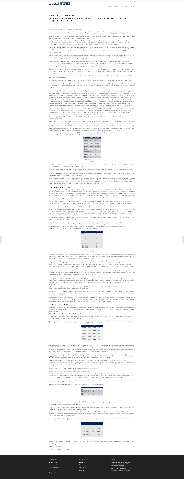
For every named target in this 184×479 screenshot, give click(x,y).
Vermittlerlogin (126, 1)
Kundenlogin (133, 1)
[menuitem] (110, 6)
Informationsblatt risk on (55, 467)
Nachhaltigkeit (82, 467)
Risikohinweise (83, 464)
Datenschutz (82, 462)
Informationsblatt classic (55, 464)
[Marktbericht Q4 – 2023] (1, 239)
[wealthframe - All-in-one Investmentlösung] (59, 6)
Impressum (82, 473)
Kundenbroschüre (53, 462)
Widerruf (81, 470)
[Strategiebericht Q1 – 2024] (183, 239)
